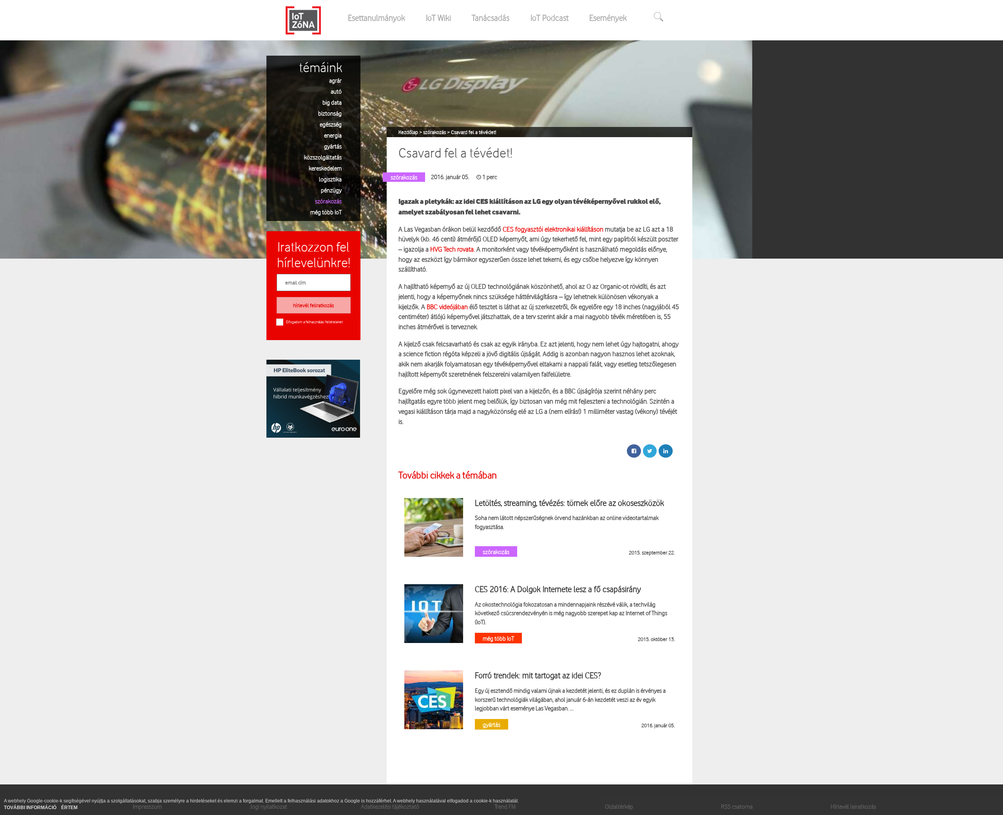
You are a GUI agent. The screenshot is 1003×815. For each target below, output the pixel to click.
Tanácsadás (490, 18)
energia (333, 135)
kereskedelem (325, 168)
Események (608, 18)
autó (336, 91)
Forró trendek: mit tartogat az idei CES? (538, 675)
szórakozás (328, 201)
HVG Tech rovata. (452, 249)
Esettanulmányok (376, 18)
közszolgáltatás (323, 157)
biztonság (330, 113)
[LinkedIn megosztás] (666, 451)
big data (332, 102)
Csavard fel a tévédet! (473, 132)
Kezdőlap (408, 132)
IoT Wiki (438, 18)
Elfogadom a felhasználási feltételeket (314, 321)
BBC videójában (447, 306)
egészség (331, 124)
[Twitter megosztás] (650, 451)
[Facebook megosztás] (634, 451)
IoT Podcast (549, 18)
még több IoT (326, 212)
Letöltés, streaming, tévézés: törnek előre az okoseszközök (569, 503)
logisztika (330, 179)
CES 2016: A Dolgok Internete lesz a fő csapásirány (558, 589)
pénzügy (331, 190)
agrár (335, 80)
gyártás (333, 146)
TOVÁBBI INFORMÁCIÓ (31, 807)
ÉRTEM (69, 807)
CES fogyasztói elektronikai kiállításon (553, 229)
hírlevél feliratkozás (313, 305)
